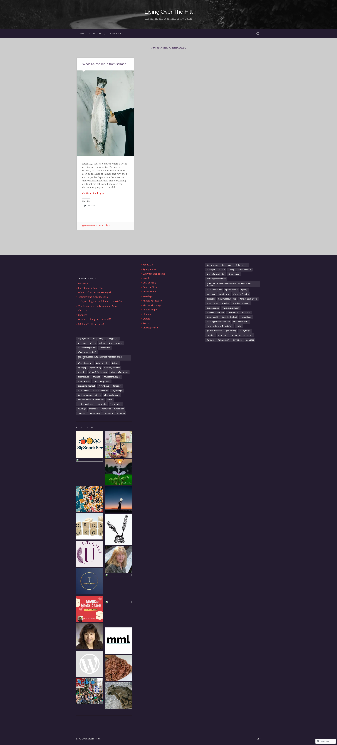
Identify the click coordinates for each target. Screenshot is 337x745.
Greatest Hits (150, 287)
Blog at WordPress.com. (88, 739)
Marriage (148, 296)
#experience (105, 347)
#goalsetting (95, 367)
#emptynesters (115, 343)
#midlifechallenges (112, 377)
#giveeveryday (102, 363)
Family (146, 278)
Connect (82, 314)
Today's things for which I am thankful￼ (100, 301)
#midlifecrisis (84, 381)
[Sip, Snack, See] (89, 444)
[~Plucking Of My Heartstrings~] (118, 559)
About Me (113, 33)
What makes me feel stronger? (94, 292)
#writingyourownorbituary (89, 395)
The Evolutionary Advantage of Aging (98, 305)
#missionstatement (86, 386)
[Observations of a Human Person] (118, 444)
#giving (115, 363)
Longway (83, 283)
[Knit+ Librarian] (118, 668)
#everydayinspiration (87, 347)
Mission (97, 33)
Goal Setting (149, 282)
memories (93, 408)
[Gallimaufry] (89, 664)
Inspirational (150, 291)
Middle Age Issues (152, 300)
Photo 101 (147, 314)
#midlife (96, 377)
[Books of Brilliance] (89, 581)
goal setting (102, 404)
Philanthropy (150, 309)
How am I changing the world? (94, 319)
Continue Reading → (93, 193)
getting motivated (85, 404)
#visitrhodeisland (100, 390)
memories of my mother (113, 408)
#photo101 (117, 386)
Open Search (258, 33)
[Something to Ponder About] (118, 614)
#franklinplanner (85, 363)
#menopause (83, 377)
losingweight (116, 404)
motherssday (94, 413)
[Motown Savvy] (89, 636)
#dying (102, 343)
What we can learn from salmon (104, 64)
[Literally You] (89, 554)
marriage (82, 408)
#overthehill (103, 386)
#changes (82, 343)
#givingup (82, 367)
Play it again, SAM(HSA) (90, 287)
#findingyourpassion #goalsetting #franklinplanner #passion (100, 358)
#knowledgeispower (98, 372)
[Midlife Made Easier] (89, 609)
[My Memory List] (118, 640)
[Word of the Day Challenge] (89, 526)
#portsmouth (83, 390)
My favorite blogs (152, 305)
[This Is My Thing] (89, 499)
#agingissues (83, 338)
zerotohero (108, 413)
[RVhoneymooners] (89, 472)
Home (83, 33)
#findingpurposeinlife (87, 352)
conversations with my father (90, 399)
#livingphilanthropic (119, 372)
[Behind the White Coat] (118, 695)
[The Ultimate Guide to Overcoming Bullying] (118, 587)
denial (109, 399)
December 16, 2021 (94, 225)
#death (93, 343)
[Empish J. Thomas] (118, 530)
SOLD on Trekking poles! (91, 323)
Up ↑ (259, 739)
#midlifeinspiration (101, 381)
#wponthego (116, 390)
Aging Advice (149, 269)
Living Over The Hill (169, 12)
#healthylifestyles (112, 367)
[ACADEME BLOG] (89, 691)
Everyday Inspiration (154, 273)
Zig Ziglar (121, 413)
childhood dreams (112, 395)
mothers (81, 413)
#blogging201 (112, 338)
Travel (146, 323)
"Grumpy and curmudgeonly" (93, 296)
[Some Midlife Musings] (118, 499)
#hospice (82, 372)
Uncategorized (150, 327)
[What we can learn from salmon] (105, 113)
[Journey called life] (118, 472)
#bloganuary (98, 338)
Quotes (146, 318)
